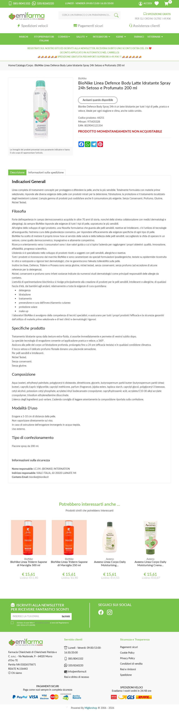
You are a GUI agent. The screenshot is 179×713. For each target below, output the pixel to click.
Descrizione (17, 172)
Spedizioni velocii (34, 26)
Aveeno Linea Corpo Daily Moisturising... (110, 564)
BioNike (82, 78)
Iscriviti (66, 616)
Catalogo (20, 65)
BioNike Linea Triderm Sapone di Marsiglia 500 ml (28, 564)
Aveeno (110, 559)
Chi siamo (16, 673)
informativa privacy (41, 623)
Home (11, 65)
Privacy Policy (127, 658)
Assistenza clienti (146, 26)
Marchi (23, 37)
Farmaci (139, 37)
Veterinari (154, 37)
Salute (80, 37)
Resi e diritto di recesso (76, 677)
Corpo (29, 65)
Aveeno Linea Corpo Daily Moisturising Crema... (150, 564)
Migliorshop (91, 708)
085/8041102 (75, 659)
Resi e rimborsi (128, 669)
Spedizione (126, 675)
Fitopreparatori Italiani (44, 39)
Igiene (120, 37)
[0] (166, 3)
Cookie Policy (127, 653)
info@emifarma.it (77, 672)
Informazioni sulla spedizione (46, 172)
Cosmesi (63, 37)
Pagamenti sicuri (90, 26)
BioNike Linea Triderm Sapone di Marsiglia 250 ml (69, 564)
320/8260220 (75, 665)
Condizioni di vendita (131, 664)
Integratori (100, 37)
